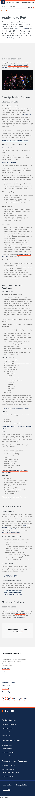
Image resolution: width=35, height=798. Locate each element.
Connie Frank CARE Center (10, 773)
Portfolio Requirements (10, 575)
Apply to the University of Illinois (15, 141)
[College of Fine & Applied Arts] (8, 7)
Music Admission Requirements (13, 592)
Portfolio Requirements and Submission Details (15, 408)
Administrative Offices (8, 682)
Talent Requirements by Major (10, 470)
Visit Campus (6, 735)
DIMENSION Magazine (24, 679)
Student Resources (6, 11)
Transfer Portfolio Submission (12, 577)
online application (21, 29)
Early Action (7, 148)
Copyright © (21, 785)
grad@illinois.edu (20, 617)
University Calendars (8, 752)
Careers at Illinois (7, 728)
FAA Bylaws (5, 688)
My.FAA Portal (6, 685)
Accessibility (6, 790)
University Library (7, 776)
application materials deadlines (11, 532)
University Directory (8, 756)
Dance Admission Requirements (13, 590)
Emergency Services (8, 765)
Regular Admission (9, 163)
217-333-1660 (6, 668)
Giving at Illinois (7, 749)
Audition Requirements (8, 426)
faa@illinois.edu (6, 672)
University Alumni (7, 745)
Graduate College (8, 38)
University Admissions (9, 725)
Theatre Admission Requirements (13, 594)
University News (7, 732)
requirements (27, 114)
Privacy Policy (6, 692)
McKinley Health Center (9, 769)
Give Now (4, 679)
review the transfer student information (13, 529)
